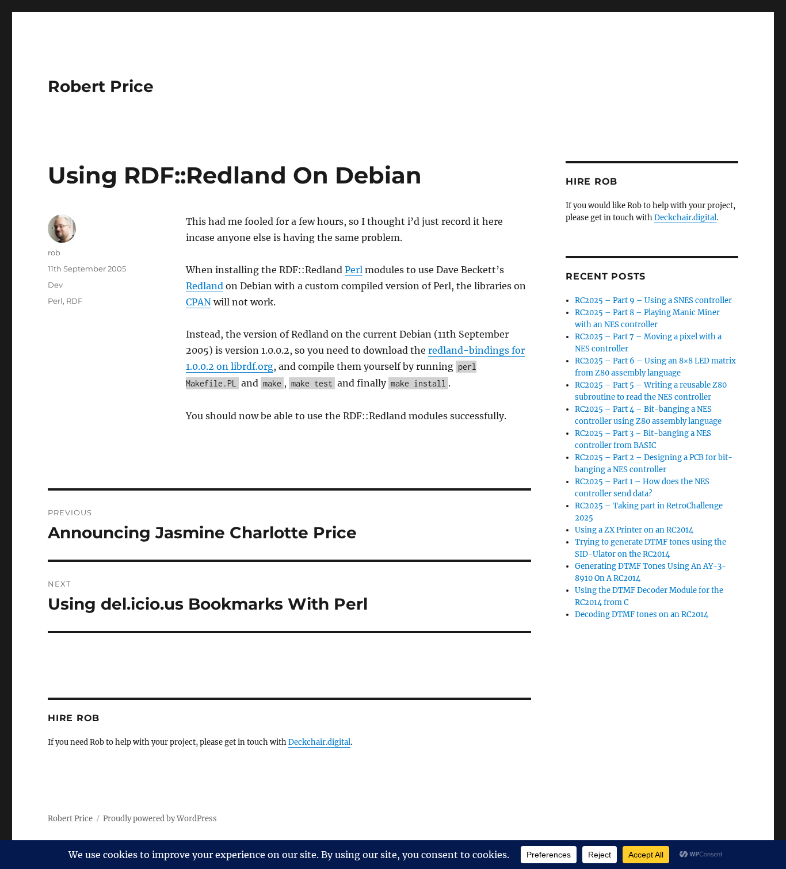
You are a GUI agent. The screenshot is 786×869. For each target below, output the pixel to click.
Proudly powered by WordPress (160, 819)
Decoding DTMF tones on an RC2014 (641, 614)
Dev (55, 284)
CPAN (198, 302)
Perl (354, 269)
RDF (74, 300)
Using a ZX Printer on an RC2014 (634, 530)
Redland (204, 286)
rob (54, 252)
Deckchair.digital (319, 742)
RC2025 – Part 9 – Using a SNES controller (653, 300)
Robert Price (101, 86)
